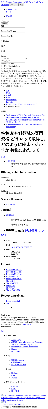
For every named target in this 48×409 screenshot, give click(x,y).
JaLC (6, 71)
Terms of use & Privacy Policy (23, 344)
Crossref (24, 71)
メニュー (13, 5)
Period (3, 56)
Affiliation (5, 41)
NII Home (15, 351)
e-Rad (14, 81)
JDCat (13, 76)
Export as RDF (12, 276)
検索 (21, 5)
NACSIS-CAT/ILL (22, 78)
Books (8, 12)
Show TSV (10, 285)
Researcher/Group (8, 31)
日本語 (9, 16)
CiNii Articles (35, 76)
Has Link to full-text (12, 66)
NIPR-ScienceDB (31, 84)
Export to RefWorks (14, 269)
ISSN (3, 46)
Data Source (6, 68)
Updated (14, 373)
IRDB (15, 71)
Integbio (24, 81)
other (8, 303)
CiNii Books (11, 204)
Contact (14, 349)
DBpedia (38, 78)
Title (3, 26)
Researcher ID (7, 36)
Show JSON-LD (13, 290)
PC (2, 331)
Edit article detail (13, 301)
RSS (13, 375)
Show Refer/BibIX (14, 279)
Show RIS (10, 281)
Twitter (14, 378)
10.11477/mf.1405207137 (21, 247)
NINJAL (23, 76)
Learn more (26, 324)
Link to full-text (7, 63)
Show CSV (10, 288)
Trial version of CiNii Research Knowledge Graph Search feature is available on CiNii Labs (26, 116)
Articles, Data (11, 9)
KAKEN (15, 386)
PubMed (34, 81)
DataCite (34, 71)
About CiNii (16, 340)
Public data (18, 86)
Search (4, 24)
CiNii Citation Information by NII (14, 2)
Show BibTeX (12, 283)
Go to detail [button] (33, 2)
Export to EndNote (14, 272)
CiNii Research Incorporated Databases (27, 342)
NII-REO (15, 391)
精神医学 (10, 215)
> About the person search (27, 104)
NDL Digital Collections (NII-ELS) (24, 73)
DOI (3, 51)
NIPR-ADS (16, 84)
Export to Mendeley (14, 274)
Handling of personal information (24, 347)
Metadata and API (18, 364)
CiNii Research (17, 360)
